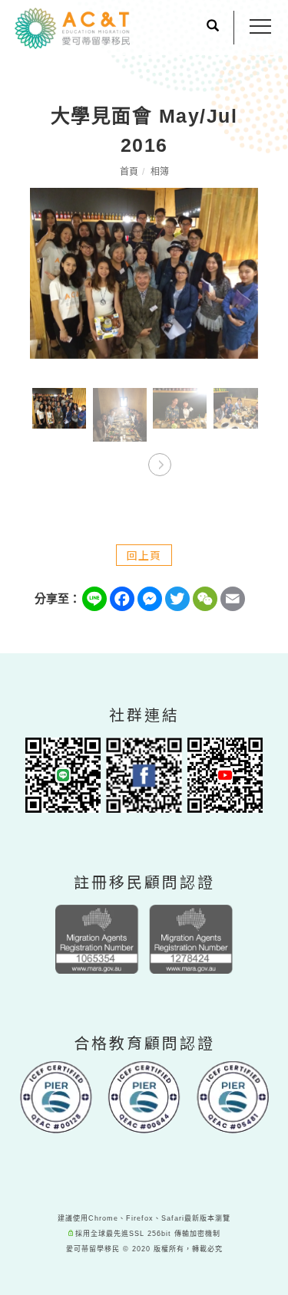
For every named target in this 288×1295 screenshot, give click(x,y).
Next (159, 460)
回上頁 (144, 555)
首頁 (129, 171)
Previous (129, 460)
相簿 (160, 171)
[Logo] (72, 27)
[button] (213, 27)
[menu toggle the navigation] (260, 26)
